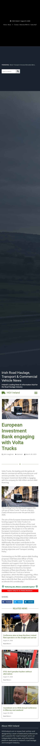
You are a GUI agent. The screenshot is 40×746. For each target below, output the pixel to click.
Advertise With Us (24, 25)
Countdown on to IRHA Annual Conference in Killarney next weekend (20, 709)
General (19, 454)
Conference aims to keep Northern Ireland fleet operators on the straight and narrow (19, 636)
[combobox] (9, 71)
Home (5, 25)
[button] (35, 392)
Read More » (7, 643)
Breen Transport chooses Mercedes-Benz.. (18, 65)
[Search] (18, 71)
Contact (16, 25)
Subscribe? (33, 25)
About (9, 25)
